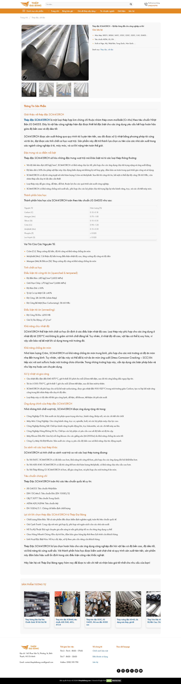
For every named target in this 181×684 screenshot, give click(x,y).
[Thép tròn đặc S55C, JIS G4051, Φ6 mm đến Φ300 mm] (98, 604)
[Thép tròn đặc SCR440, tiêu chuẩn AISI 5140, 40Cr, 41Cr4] (67, 604)
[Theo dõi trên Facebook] (119, 671)
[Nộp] (131, 4)
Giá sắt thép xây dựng (86, 11)
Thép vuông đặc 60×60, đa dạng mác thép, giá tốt (127, 620)
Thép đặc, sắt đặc (38, 17)
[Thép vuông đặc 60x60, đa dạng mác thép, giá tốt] (128, 604)
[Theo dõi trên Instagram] (123, 671)
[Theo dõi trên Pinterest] (136, 671)
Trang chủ (55, 11)
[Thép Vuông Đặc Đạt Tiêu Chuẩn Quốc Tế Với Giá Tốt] (36, 604)
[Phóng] (24, 77)
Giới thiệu (121, 11)
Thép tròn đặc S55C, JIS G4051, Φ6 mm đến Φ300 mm (97, 622)
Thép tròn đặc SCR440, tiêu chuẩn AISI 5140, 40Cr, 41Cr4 (66, 622)
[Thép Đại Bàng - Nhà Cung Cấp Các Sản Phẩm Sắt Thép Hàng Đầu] (30, 4)
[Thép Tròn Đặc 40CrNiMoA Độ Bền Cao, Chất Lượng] (159, 604)
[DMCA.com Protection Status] (113, 680)
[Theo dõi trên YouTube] (141, 671)
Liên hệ (131, 11)
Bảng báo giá (67, 11)
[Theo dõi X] (132, 671)
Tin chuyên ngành (107, 11)
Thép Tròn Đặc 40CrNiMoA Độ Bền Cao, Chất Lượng (158, 620)
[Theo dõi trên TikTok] (127, 671)
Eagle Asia (102, 680)
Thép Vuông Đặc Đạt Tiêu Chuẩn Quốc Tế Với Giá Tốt (35, 620)
